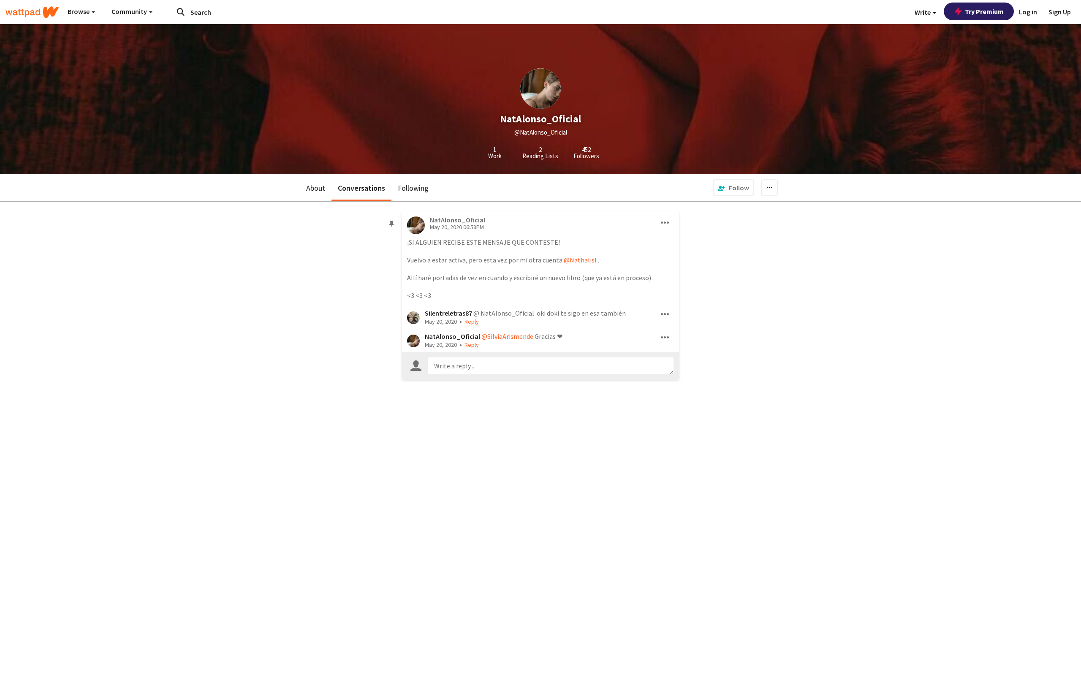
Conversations (361, 188)
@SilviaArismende (507, 336)
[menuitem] (733, 187)
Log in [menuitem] (1028, 12)
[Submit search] (181, 12)
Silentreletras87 (448, 313)
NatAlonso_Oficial (452, 336)
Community (129, 11)
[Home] (32, 12)
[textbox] (550, 366)
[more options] (665, 223)
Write (923, 12)
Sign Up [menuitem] (1059, 12)
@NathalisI (580, 260)
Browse (79, 11)
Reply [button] (471, 321)
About (315, 188)
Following (413, 188)
